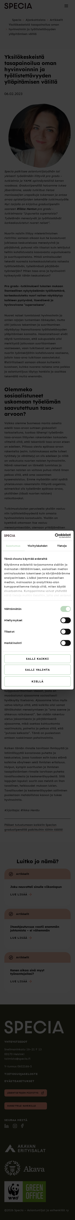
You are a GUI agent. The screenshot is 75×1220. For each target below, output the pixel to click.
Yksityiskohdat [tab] (37, 546)
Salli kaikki (37, 658)
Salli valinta (37, 669)
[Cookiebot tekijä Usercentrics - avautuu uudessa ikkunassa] (55, 535)
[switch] (65, 620)
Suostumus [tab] (13, 546)
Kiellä (37, 681)
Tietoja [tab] (62, 546)
